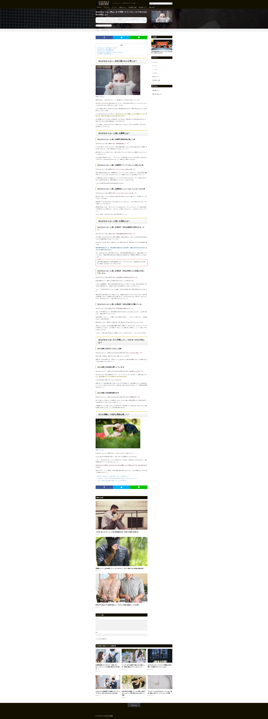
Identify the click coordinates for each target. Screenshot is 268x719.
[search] (171, 3)
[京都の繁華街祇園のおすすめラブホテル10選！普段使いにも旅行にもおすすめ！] (161, 45)
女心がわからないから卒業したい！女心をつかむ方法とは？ (110, 52)
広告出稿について (143, 7)
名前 (97, 632)
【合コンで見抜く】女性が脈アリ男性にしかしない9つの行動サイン (112, 480)
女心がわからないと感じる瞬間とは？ (105, 49)
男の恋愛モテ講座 (132, 7)
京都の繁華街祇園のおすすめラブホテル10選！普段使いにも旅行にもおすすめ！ (161, 52)
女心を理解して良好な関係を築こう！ (105, 53)
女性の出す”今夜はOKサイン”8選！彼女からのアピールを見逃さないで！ (113, 476)
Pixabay (101, 96)
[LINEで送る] (138, 37)
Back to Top (134, 705)
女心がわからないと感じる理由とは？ (105, 50)
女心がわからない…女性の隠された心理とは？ (107, 47)
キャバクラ (114, 7)
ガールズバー (107, 7)
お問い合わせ (152, 7)
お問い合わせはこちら (156, 94)
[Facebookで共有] (104, 37)
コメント (98, 618)
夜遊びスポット (122, 7)
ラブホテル (99, 7)
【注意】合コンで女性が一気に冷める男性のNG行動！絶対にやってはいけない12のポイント (117, 478)
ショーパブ (154, 69)
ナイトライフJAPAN (108, 715)
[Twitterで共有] (121, 37)
